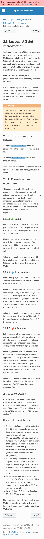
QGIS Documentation (23, 11)
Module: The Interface (13, 23)
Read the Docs (12, 535)
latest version (27, 4)
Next (35, 31)
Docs (5, 20)
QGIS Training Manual (19, 20)
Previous (10, 31)
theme (27, 532)
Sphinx (15, 532)
